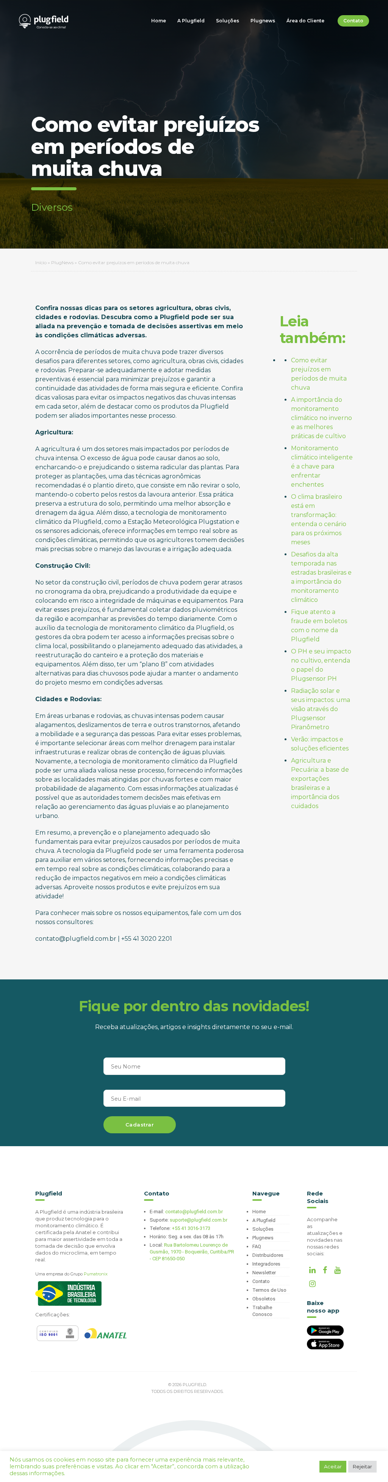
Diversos (52, 207)
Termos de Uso (269, 1290)
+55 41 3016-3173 (191, 1228)
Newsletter (264, 1272)
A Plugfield (191, 20)
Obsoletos (263, 1299)
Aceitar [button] (333, 1466)
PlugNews (62, 262)
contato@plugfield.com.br (194, 1211)
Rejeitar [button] (362, 1466)
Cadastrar (139, 1125)
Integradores (266, 1264)
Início (41, 262)
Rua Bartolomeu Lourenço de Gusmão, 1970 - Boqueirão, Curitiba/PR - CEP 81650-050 (192, 1251)
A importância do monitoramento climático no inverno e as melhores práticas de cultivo (321, 418)
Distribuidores (267, 1255)
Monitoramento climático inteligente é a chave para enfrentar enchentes (322, 466)
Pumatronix (96, 1274)
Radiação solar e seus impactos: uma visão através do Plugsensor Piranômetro (320, 709)
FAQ (256, 1246)
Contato (353, 20)
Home (158, 20)
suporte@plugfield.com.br (198, 1220)
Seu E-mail (126, 1098)
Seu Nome (126, 1066)
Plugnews (262, 20)
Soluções (227, 20)
